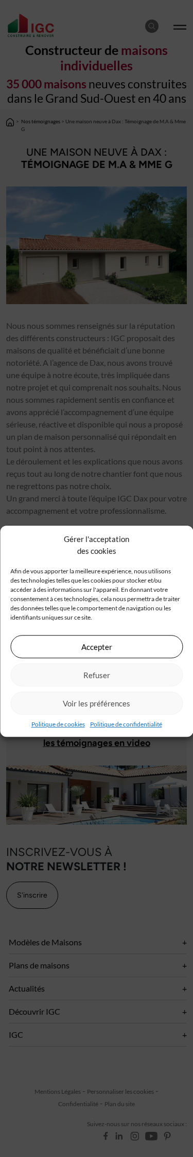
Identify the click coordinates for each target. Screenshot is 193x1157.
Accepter (96, 646)
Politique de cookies (58, 724)
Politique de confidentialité (126, 724)
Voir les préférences (96, 703)
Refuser (96, 675)
